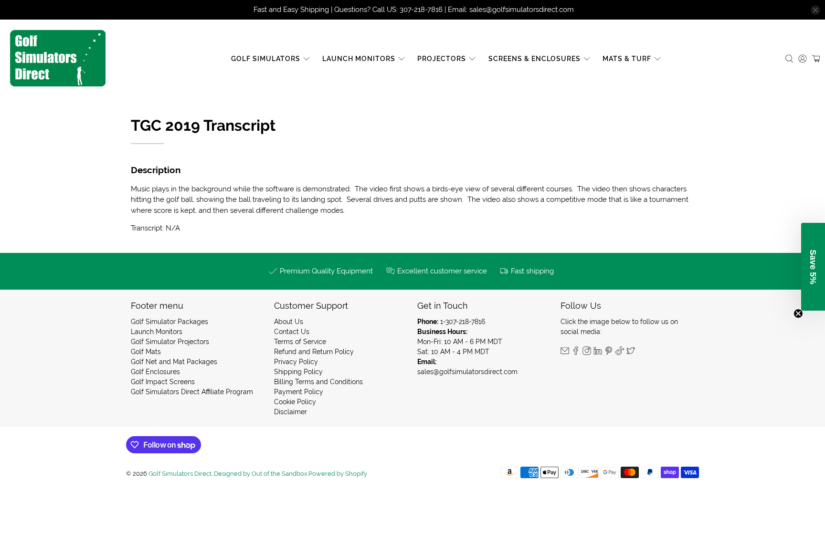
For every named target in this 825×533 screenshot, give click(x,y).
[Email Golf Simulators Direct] (565, 352)
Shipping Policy (298, 372)
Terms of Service (300, 341)
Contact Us (291, 331)
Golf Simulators (265, 59)
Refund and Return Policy (314, 351)
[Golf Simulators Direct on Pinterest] (608, 352)
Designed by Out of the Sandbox (260, 473)
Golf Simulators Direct (180, 473)
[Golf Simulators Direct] (58, 59)
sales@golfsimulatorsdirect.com (467, 372)
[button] (813, 267)
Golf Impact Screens (163, 382)
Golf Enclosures (155, 372)
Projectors (441, 59)
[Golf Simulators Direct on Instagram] (586, 352)
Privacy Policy (296, 362)
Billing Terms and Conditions (318, 382)
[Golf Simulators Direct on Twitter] (630, 352)
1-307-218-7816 (462, 321)
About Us (288, 321)
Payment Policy (298, 392)
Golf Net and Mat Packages (174, 362)
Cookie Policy (295, 402)
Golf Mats (146, 351)
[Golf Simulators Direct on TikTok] (619, 352)
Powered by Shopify (337, 473)
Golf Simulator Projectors (170, 341)
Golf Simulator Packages (169, 321)
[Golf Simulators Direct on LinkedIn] (597, 352)
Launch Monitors (358, 59)
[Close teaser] (798, 313)
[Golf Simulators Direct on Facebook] (575, 352)
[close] (815, 10)
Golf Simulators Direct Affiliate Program (192, 392)
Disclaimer (290, 412)
